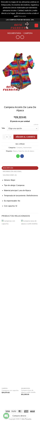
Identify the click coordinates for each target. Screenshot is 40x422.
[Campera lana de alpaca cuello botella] (29, 303)
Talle (3, 128)
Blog (20, 416)
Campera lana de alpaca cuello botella (28, 391)
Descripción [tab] (8, 168)
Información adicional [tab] (12, 171)
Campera (28, 33)
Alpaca (15, 151)
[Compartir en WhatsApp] (18, 156)
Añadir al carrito (25, 137)
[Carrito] (36, 25)
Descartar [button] (22, 16)
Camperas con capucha (10, 390)
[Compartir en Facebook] (22, 156)
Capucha (21, 151)
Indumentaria (14, 33)
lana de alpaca (29, 151)
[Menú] (3, 25)
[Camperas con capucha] (10, 303)
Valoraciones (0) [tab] (10, 175)
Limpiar (36, 124)
